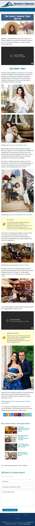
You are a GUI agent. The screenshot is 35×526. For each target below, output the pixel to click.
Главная (8, 514)
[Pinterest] (15, 414)
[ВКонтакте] (5, 414)
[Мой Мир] (12, 414)
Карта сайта (17, 514)
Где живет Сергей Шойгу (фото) (18, 145)
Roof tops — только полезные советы (16, 522)
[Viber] (22, 414)
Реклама (17, 518)
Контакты (26, 514)
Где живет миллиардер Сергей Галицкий (20, 214)
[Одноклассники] (8, 414)
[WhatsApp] (26, 414)
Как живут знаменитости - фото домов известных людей (24, 429)
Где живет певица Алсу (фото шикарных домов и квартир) (23, 437)
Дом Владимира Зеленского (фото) (19, 265)
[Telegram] (30, 414)
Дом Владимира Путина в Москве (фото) (23, 454)
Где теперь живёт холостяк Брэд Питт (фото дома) (24, 445)
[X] (19, 414)
